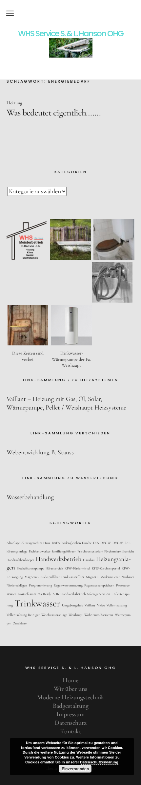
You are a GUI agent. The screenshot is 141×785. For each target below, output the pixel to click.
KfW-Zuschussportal (106, 568)
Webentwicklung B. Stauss (40, 452)
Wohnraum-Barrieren (98, 615)
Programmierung (40, 585)
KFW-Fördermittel (77, 568)
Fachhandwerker (39, 551)
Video (101, 605)
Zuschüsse (20, 623)
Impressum (70, 714)
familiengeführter (64, 551)
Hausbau (88, 560)
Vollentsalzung (117, 605)
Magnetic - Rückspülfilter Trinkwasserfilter (54, 577)
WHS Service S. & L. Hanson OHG (70, 33)
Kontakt (70, 731)
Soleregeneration (98, 594)
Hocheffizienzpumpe (30, 568)
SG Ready (44, 594)
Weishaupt (76, 615)
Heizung (14, 103)
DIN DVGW (102, 543)
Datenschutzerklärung (99, 761)
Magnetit (92, 577)
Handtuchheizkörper (20, 560)
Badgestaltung (71, 706)
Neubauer (127, 577)
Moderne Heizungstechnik (70, 697)
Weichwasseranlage (54, 615)
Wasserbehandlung (30, 497)
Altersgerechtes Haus (35, 543)
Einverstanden (75, 769)
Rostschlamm (27, 594)
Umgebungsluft (72, 605)
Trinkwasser (37, 603)
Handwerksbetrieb (58, 559)
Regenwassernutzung (68, 585)
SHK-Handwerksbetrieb (69, 594)
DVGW (117, 543)
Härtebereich (54, 568)
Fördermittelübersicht (119, 551)
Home (70, 680)
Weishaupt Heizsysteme (96, 407)
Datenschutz (71, 723)
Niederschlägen (17, 585)
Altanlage (13, 543)
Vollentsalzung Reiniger (23, 615)
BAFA (56, 543)
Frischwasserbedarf (90, 551)
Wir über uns (70, 689)
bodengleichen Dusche (76, 543)
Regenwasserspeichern (99, 585)
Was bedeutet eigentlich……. (54, 112)
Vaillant (90, 605)
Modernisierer (110, 577)
